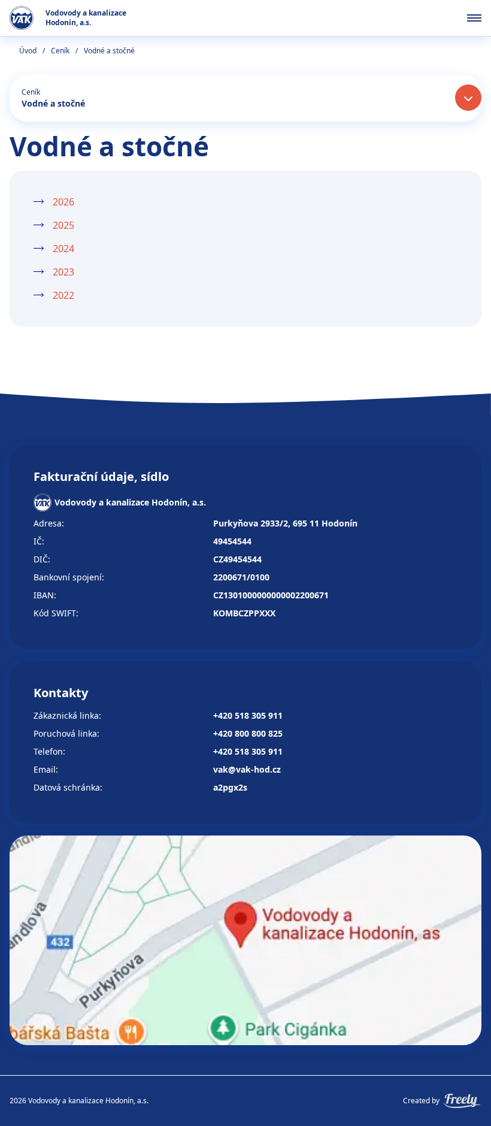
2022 (63, 295)
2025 (63, 225)
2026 (63, 201)
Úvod (28, 51)
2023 (63, 272)
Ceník (60, 51)
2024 (63, 248)
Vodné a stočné (53, 103)
